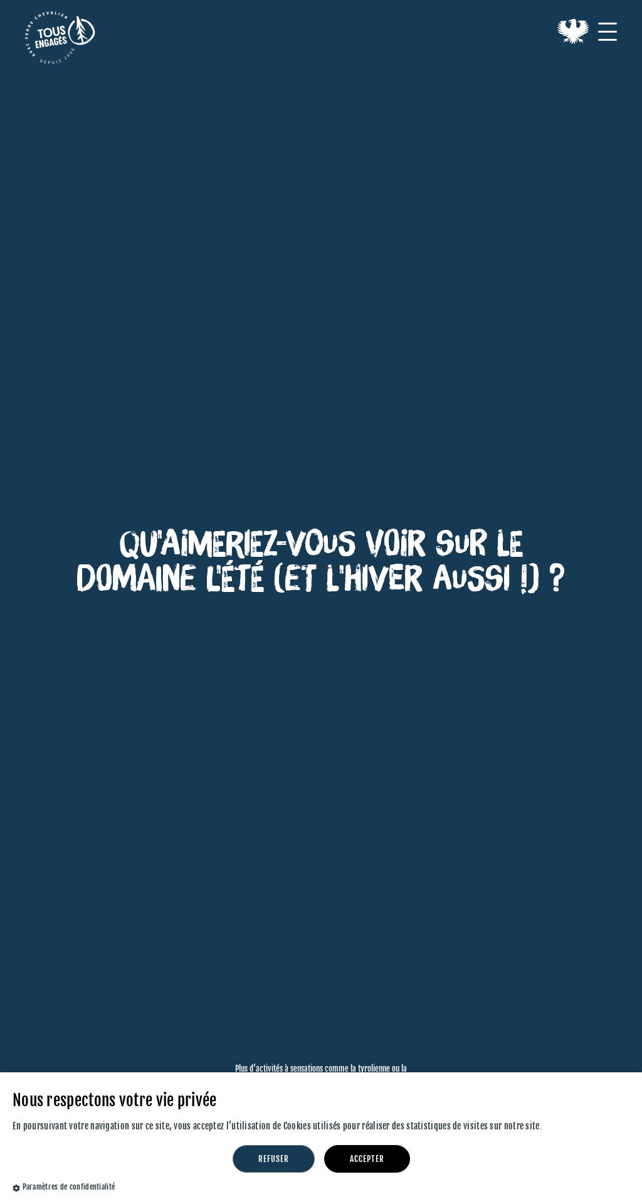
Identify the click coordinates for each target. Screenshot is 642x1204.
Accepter (367, 1159)
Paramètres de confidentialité (69, 1186)
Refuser (273, 1159)
